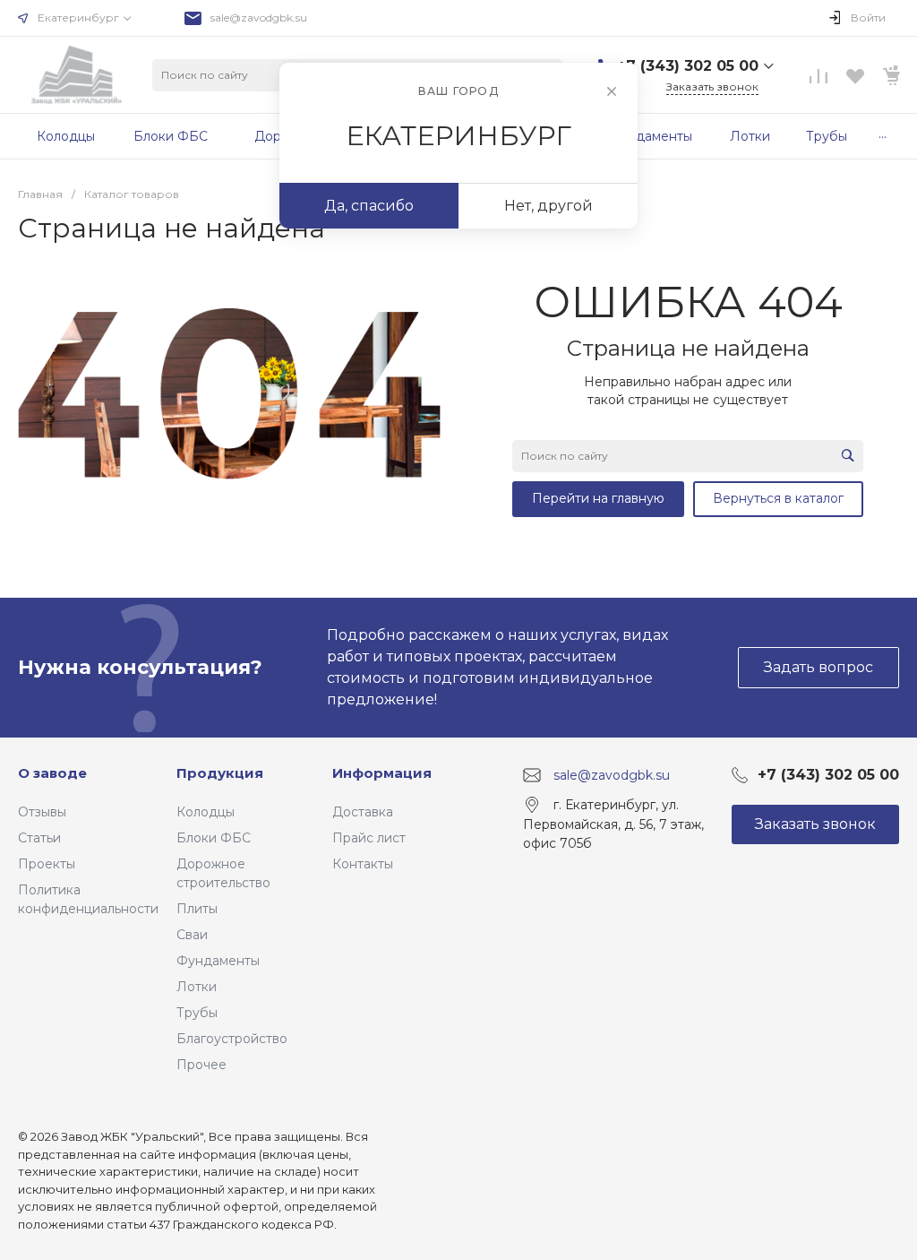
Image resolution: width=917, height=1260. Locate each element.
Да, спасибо (369, 205)
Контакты (362, 864)
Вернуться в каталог (778, 498)
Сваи (192, 935)
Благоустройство (231, 1039)
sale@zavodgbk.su (258, 17)
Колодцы (205, 812)
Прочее (201, 1065)
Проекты (46, 864)
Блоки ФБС (213, 838)
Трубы (197, 1013)
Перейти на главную (598, 498)
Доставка (362, 812)
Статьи (39, 838)
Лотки (196, 987)
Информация (382, 772)
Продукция (219, 772)
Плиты (197, 909)
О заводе (52, 772)
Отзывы (42, 812)
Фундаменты (218, 961)
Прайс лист (369, 838)
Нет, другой (548, 205)
